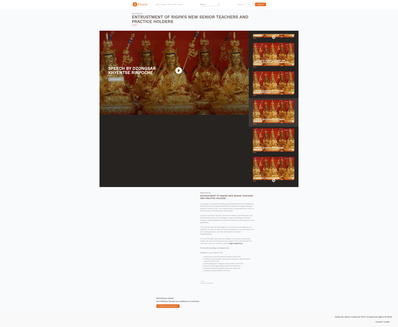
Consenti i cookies (383, 322)
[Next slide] (273, 180)
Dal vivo (180, 4)
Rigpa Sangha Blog (235, 243)
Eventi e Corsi (171, 4)
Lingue (239, 4)
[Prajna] (140, 4)
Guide (157, 4)
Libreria (163, 4)
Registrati (261, 4)
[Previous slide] (273, 37)
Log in (250, 4)
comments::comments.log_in (168, 306)
